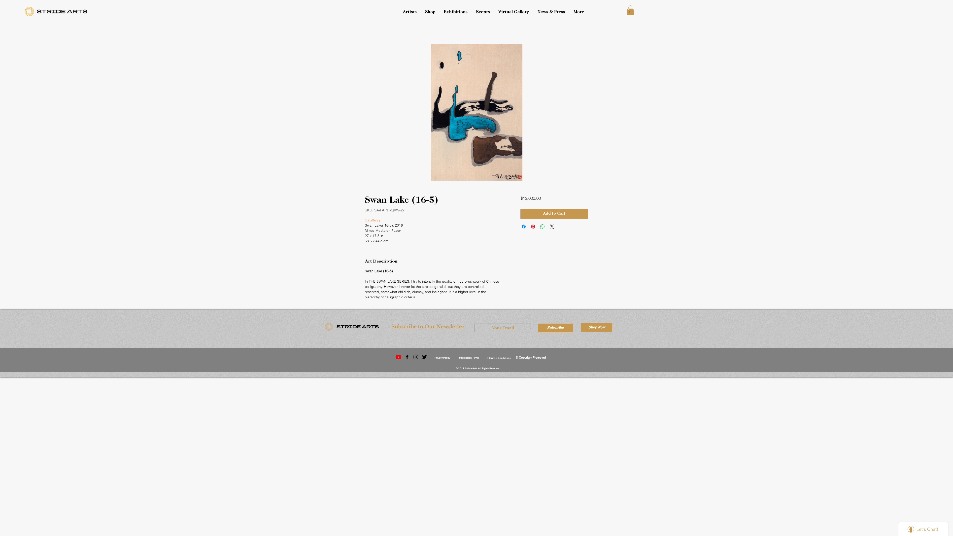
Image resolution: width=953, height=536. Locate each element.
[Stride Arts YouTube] (398, 357)
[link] (630, 10)
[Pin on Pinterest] (533, 227)
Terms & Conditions (500, 357)
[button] (483, 12)
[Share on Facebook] (524, 227)
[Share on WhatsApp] (542, 227)
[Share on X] (552, 227)
